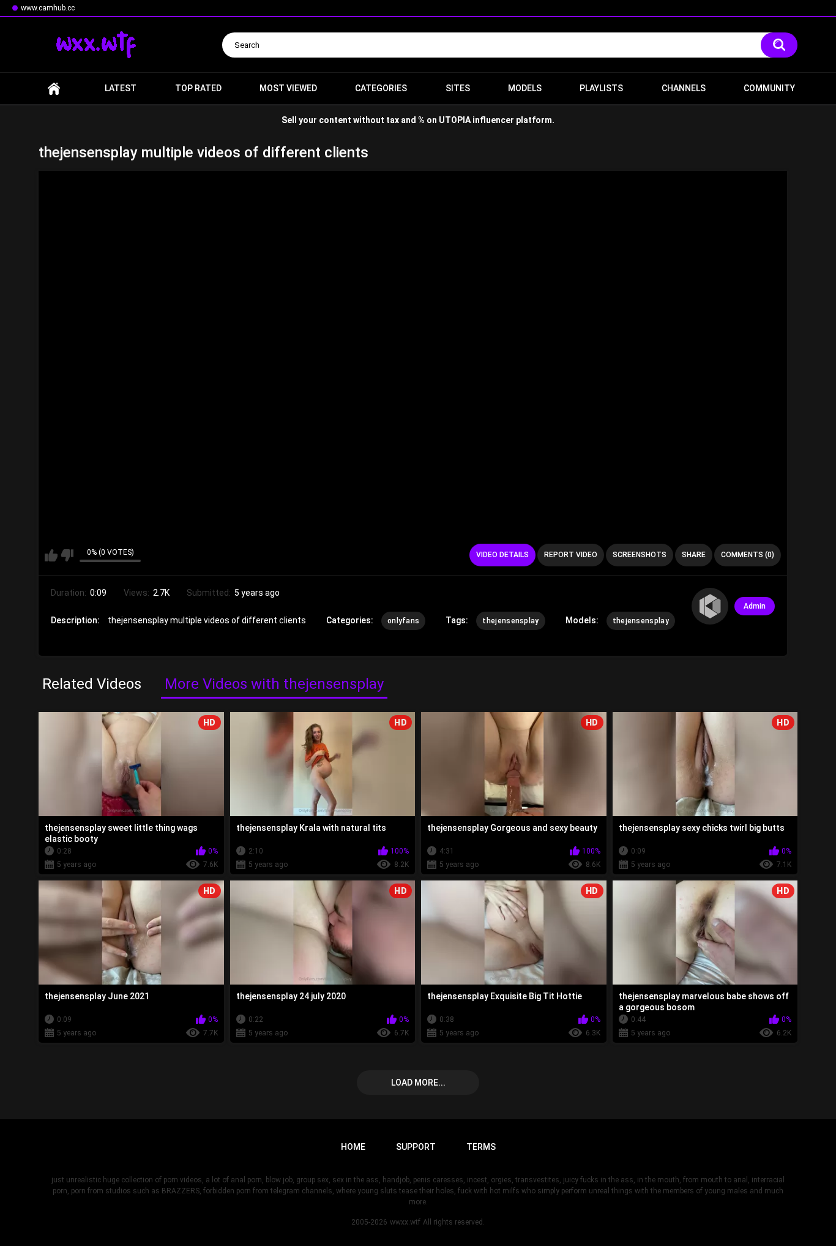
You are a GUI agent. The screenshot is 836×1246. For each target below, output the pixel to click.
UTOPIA (455, 120)
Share (694, 554)
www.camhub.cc (48, 8)
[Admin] (710, 606)
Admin (755, 606)
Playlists (601, 88)
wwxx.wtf (405, 1222)
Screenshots (639, 554)
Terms (481, 1147)
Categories (381, 88)
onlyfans (403, 621)
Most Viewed (288, 88)
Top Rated (198, 88)
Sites (458, 88)
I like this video (51, 555)
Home (54, 88)
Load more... (418, 1082)
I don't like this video (67, 555)
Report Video (570, 554)
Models (525, 88)
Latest (120, 88)
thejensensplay (510, 621)
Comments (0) (747, 554)
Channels (684, 88)
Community (769, 88)
